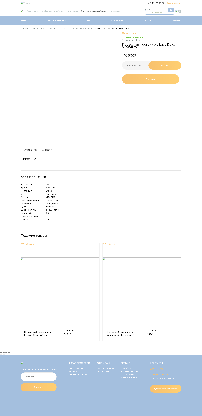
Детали (47, 149)
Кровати (73, 371)
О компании (33, 11)
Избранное (114, 11)
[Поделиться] (4, 352)
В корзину (150, 79)
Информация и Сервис (53, 11)
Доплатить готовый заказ (165, 388)
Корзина (177, 20)
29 (47, 184)
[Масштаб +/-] (9, 352)
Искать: (148, 9)
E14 (47, 219)
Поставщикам (103, 371)
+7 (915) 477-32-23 (155, 3)
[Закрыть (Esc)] (1, 352)
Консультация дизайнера (93, 11)
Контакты (72, 11)
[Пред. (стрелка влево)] (1, 354)
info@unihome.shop (159, 374)
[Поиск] (171, 10)
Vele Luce (51, 187)
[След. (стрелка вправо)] (4, 354)
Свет (88, 20)
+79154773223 (156, 369)
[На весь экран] (6, 352)
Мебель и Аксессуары (79, 374)
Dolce (49, 190)
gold (48, 209)
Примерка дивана (129, 374)
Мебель (24, 20)
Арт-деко (51, 194)
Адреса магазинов (105, 368)
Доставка (149, 20)
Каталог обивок (117, 20)
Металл (56, 203)
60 (47, 213)
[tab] (30, 150)
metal (48, 203)
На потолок (52, 200)
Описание (30, 149)
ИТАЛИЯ (51, 197)
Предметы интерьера (56, 20)
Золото (50, 206)
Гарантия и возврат (129, 377)
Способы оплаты (128, 368)
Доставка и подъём (129, 371)
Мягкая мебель (76, 368)
